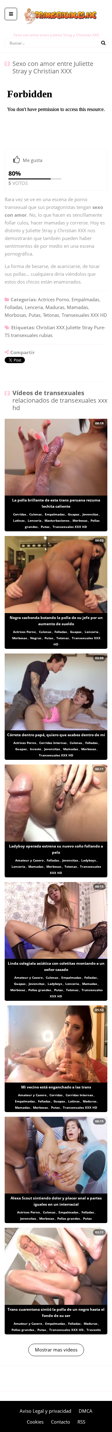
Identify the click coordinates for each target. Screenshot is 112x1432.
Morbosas (15, 315)
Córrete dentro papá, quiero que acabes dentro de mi (56, 734)
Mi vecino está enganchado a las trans (56, 1087)
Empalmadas (85, 299)
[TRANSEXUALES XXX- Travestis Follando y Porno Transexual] (56, 5)
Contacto (60, 1422)
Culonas (35, 514)
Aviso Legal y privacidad (45, 1411)
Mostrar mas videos (56, 1350)
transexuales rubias (32, 335)
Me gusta (32, 160)
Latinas (19, 520)
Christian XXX (50, 327)
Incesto (35, 749)
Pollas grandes (39, 990)
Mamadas (77, 307)
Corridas (19, 514)
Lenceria (34, 307)
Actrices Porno (53, 299)
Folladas (13, 307)
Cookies (35, 1422)
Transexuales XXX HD (84, 315)
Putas (34, 315)
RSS (81, 1422)
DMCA (85, 1411)
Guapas (73, 514)
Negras (35, 638)
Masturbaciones (56, 520)
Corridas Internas (53, 743)
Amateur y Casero (29, 860)
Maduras (54, 307)
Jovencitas (90, 514)
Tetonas (51, 315)
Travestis (93, 1330)
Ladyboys (88, 860)
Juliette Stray (79, 327)
